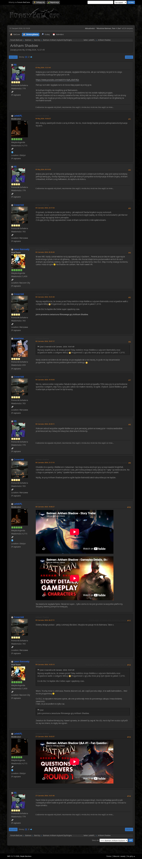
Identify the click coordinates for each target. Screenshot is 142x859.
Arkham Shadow (42, 65)
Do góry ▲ (131, 856)
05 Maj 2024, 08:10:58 (43, 169)
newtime (19, 338)
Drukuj (129, 57)
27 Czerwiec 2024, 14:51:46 (45, 795)
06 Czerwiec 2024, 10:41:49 (45, 297)
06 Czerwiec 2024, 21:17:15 (45, 462)
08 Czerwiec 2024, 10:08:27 (45, 507)
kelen (86, 40)
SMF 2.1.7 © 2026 (13, 856)
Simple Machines (25, 856)
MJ (15, 64)
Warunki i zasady (119, 856)
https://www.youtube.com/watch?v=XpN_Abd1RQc (57, 80)
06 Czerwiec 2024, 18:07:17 (45, 341)
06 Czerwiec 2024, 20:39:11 (45, 424)
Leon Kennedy (21, 249)
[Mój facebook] (12, 152)
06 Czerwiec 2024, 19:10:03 (45, 380)
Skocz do (95, 840)
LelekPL (91, 40)
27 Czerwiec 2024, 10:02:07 (45, 736)
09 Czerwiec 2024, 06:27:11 (45, 620)
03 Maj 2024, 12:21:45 (43, 67)
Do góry (13, 829)
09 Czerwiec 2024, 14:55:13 (45, 664)
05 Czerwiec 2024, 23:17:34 (45, 208)
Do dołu (13, 57)
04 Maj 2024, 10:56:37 (43, 118)
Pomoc (108, 856)
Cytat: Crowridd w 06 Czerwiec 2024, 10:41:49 (57, 346)
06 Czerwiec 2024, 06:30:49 (45, 252)
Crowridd (19, 204)
